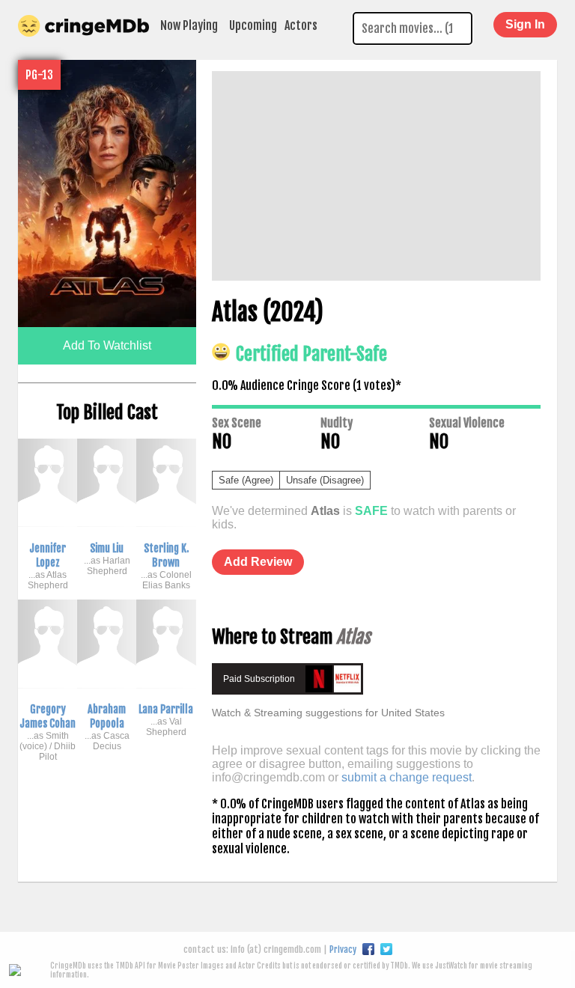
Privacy (342, 949)
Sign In (525, 24)
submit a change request (406, 777)
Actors (301, 25)
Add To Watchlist (107, 345)
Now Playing (189, 25)
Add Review (258, 561)
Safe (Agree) (246, 480)
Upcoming (253, 25)
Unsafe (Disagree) (325, 480)
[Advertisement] (376, 176)
